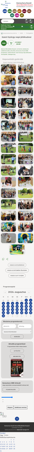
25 (3, 448)
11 (3, 444)
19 (4, 446)
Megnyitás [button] (17, 356)
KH (29, 11)
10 (1, 444)
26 (4, 448)
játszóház (13, 50)
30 (14, 448)
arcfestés (19, 49)
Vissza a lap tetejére (17, 275)
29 (11, 448)
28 (10, 448)
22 (11, 446)
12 (4, 444)
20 (7, 446)
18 (3, 446)
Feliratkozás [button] (11, 389)
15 (11, 444)
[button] (31, 26)
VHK (14, 11)
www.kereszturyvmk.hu (10, 33)
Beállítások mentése (21, 407)
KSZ (24, 11)
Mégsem (10, 407)
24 (1, 448)
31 (1, 451)
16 (14, 444)
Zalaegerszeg (11, 54)
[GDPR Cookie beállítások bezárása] (0, 412)
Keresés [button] (17, 336)
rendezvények (11, 52)
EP (22, 15)
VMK (5, 11)
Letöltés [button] (17, 351)
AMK (10, 11)
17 (1, 446)
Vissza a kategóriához (17, 265)
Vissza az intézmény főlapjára (17, 270)
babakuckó (26, 49)
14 (10, 444)
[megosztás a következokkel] (7, 259)
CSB (17, 15)
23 (14, 446)
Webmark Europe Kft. (23, 429)
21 (10, 446)
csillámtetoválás (5, 50)
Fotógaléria (29, 33)
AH (12, 15)
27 (7, 448)
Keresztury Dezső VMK (22, 50)
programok (4, 52)
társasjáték (4, 54)
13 (7, 444)
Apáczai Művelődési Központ (8, 49)
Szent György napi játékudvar (23, 52)
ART (19, 11)
